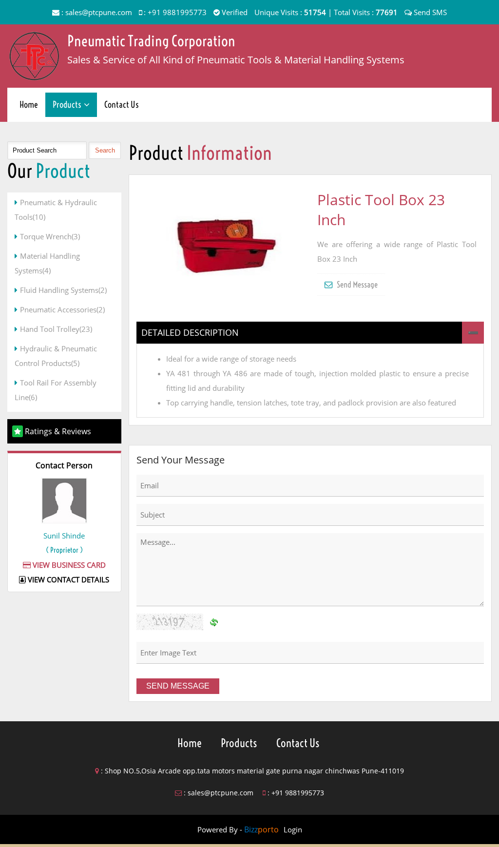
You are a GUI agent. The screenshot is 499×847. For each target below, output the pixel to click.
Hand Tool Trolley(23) (56, 329)
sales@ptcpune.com (98, 12)
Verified (234, 12)
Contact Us (121, 104)
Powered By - (238, 829)
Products (67, 104)
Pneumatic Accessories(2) (62, 309)
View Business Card (68, 565)
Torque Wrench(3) (50, 236)
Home (28, 104)
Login (293, 829)
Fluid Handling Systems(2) (63, 290)
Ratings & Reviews (58, 431)
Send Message (356, 284)
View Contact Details (67, 579)
